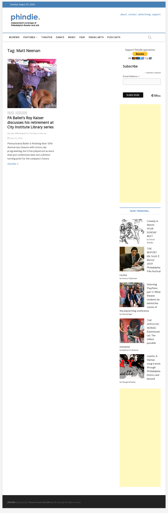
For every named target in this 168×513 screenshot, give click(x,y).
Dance (60, 37)
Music (72, 37)
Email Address (131, 76)
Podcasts (113, 37)
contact (132, 14)
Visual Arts (96, 37)
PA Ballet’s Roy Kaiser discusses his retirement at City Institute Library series (30, 122)
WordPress (48, 502)
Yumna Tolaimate (129, 278)
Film (82, 37)
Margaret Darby (129, 382)
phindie (11, 502)
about (123, 14)
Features (29, 37)
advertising (144, 14)
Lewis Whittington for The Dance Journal (27, 133)
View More (12, 164)
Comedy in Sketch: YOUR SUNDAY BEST (152, 229)
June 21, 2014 (15, 138)
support (156, 14)
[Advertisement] (140, 153)
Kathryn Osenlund (130, 350)
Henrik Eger (127, 314)
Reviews (14, 37)
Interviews (21, 112)
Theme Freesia (35, 502)
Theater (46, 37)
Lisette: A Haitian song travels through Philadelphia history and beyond (153, 367)
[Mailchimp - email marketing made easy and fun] (156, 98)
